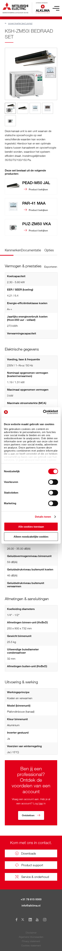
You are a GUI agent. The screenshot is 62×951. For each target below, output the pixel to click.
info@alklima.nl (31, 905)
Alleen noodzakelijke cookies (31, 536)
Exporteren (50, 266)
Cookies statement (31, 945)
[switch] (53, 482)
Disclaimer (31, 932)
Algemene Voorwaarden (31, 936)
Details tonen (43, 516)
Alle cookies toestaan (31, 526)
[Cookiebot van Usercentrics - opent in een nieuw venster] (43, 412)
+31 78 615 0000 (31, 899)
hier (41, 803)
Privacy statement (31, 941)
